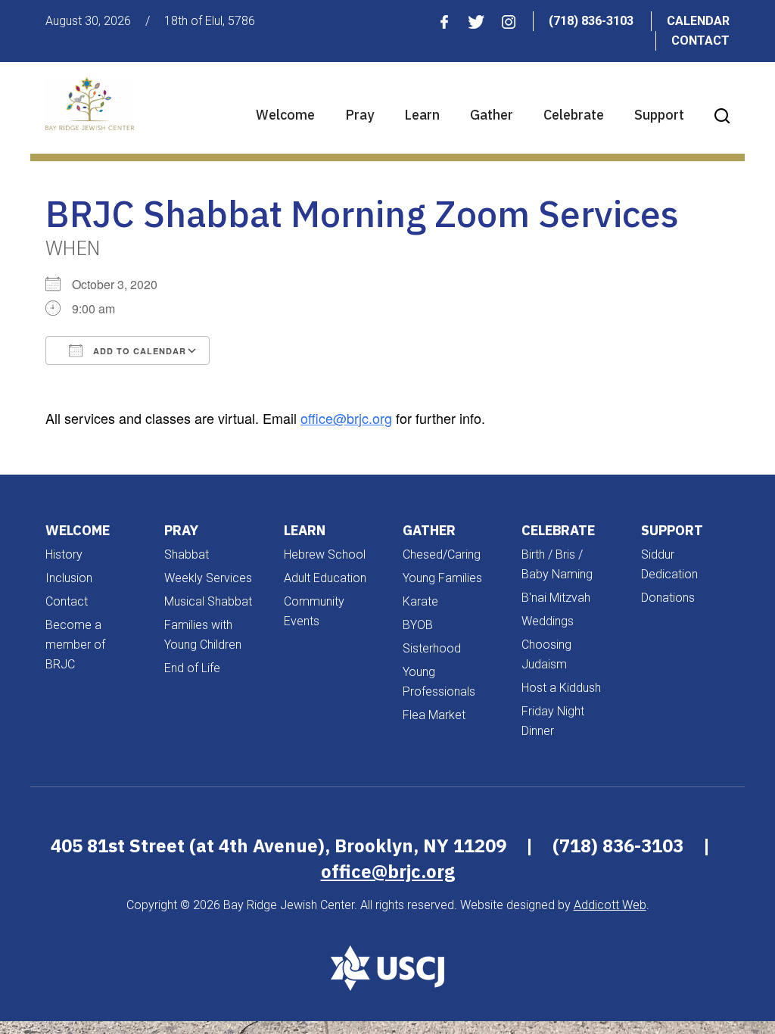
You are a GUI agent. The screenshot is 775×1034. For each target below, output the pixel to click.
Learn (422, 114)
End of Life (192, 668)
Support (659, 114)
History (63, 554)
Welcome (285, 114)
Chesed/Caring (442, 554)
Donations (668, 597)
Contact (700, 40)
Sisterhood (432, 648)
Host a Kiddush (561, 688)
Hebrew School (325, 554)
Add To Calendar (138, 351)
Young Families (442, 578)
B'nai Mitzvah (555, 597)
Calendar (698, 21)
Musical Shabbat (208, 601)
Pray (359, 114)
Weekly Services (208, 578)
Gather (491, 114)
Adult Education (325, 578)
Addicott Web (610, 905)
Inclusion (68, 578)
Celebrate (573, 114)
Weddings (547, 621)
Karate (420, 601)
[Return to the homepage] (89, 103)
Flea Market (434, 715)
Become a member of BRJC (75, 644)
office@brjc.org (346, 418)
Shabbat (186, 554)
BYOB (418, 625)
